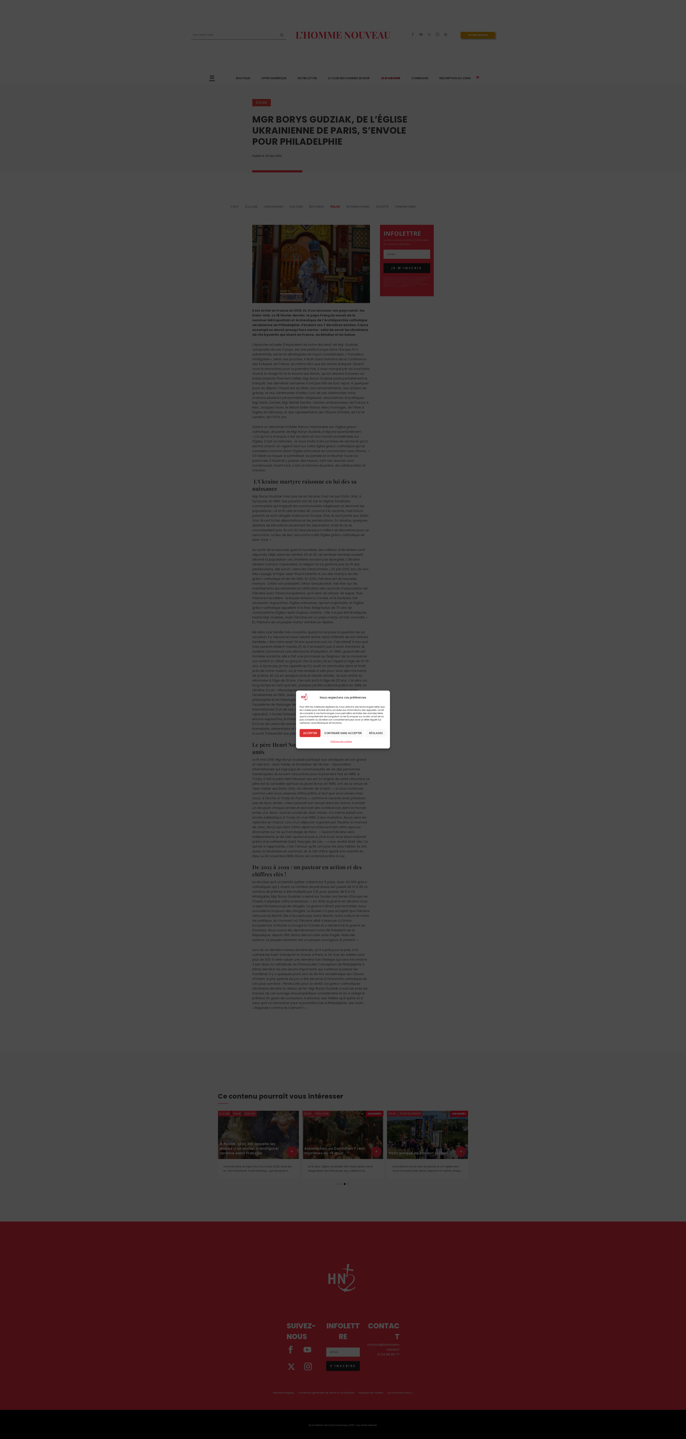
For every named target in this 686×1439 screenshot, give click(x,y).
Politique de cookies (341, 741)
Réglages (376, 733)
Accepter (310, 733)
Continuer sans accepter (343, 733)
